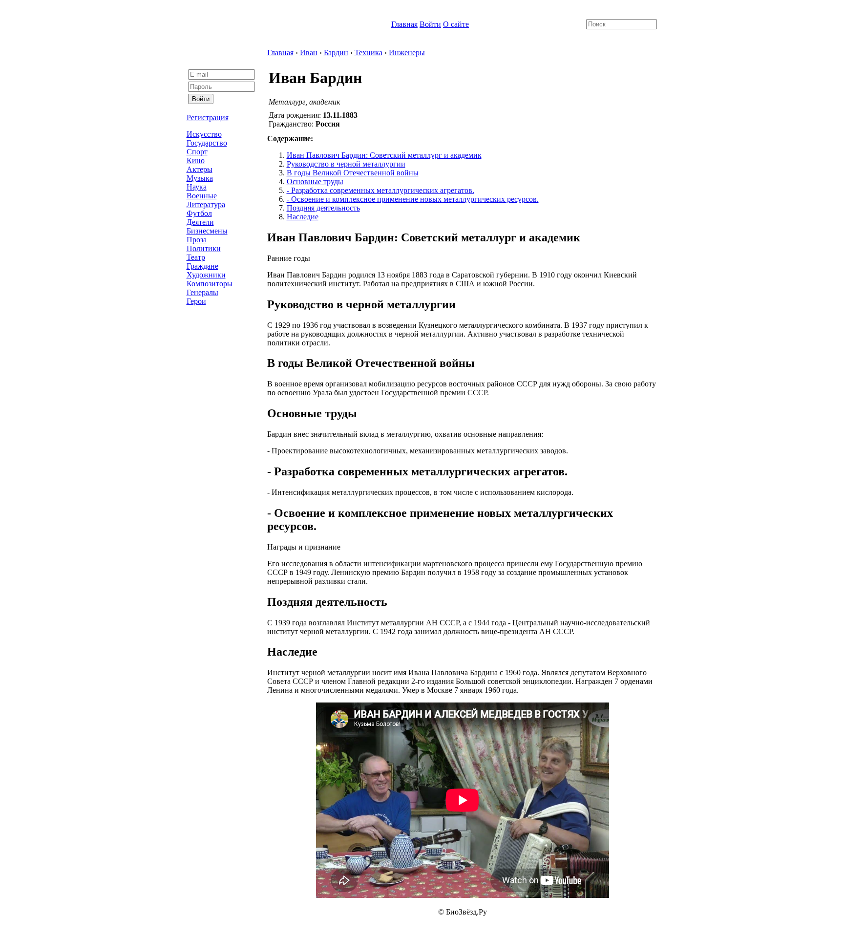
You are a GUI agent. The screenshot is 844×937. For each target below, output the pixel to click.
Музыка (200, 178)
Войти (430, 24)
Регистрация (208, 117)
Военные (202, 196)
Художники (206, 275)
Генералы (202, 292)
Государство (207, 143)
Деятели (200, 222)
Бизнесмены (207, 231)
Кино (196, 160)
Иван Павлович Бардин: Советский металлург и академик (384, 155)
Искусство (204, 134)
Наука (197, 187)
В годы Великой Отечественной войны (353, 173)
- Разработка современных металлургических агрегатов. (380, 190)
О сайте (456, 24)
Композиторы (209, 283)
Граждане (202, 266)
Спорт (197, 152)
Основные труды (315, 181)
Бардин (336, 52)
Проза (197, 239)
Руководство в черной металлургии (346, 164)
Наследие (302, 217)
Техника (368, 52)
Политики (204, 248)
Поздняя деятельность (323, 208)
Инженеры (407, 52)
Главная (404, 24)
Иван (308, 52)
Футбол (199, 213)
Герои (196, 301)
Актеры (199, 169)
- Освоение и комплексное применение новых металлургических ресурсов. (413, 199)
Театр (196, 257)
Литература (206, 204)
